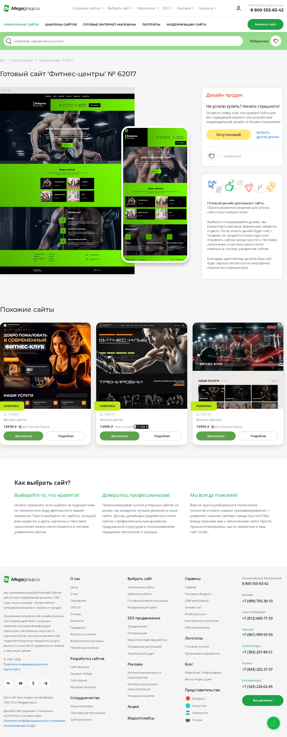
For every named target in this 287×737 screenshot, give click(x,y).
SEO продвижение (144, 618)
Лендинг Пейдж (81, 674)
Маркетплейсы (141, 718)
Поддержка (78, 627)
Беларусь (198, 698)
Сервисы (205, 8)
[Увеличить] (82, 389)
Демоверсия (23, 436)
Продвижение (137, 626)
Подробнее (65, 436)
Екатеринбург (252, 680)
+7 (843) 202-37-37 (257, 669)
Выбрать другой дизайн (268, 134)
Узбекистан (200, 713)
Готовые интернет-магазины (109, 24)
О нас (74, 594)
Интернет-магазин (83, 687)
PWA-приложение (197, 627)
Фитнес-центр (15, 419)
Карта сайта (12, 669)
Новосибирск (251, 646)
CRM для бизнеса (197, 601)
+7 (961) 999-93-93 (257, 634)
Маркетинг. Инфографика (203, 672)
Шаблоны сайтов (61, 24)
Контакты (77, 621)
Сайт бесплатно (81, 720)
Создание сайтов (86, 8)
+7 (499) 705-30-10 (257, 601)
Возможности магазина (87, 641)
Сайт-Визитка (79, 667)
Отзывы (75, 614)
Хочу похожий (228, 134)
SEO (166, 8)
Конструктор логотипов (201, 621)
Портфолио (78, 601)
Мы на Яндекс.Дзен (198, 679)
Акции (133, 706)
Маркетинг (146, 8)
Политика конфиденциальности (26, 664)
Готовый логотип (197, 646)
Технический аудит (141, 653)
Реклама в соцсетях (141, 696)
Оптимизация (137, 633)
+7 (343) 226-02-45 (257, 686)
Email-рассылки (195, 614)
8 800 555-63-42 (266, 10)
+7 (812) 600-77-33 (257, 618)
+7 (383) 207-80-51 (257, 652)
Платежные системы (84, 648)
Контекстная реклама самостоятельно (143, 686)
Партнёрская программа (87, 713)
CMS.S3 (75, 607)
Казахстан (199, 706)
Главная (190, 587)
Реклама (184, 8)
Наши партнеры (81, 706)
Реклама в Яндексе (198, 594)
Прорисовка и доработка (202, 653)
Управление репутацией (145, 646)
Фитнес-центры (209, 419)
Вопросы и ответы (83, 634)
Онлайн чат (193, 607)
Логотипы (151, 24)
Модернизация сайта (186, 24)
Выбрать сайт (119, 8)
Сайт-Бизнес (78, 680)
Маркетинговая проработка (147, 640)
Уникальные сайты (21, 24)
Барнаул (248, 629)
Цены (74, 587)
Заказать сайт (265, 24)
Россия (197, 720)
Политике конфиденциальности (26, 721)
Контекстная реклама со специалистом (144, 674)
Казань (247, 663)
